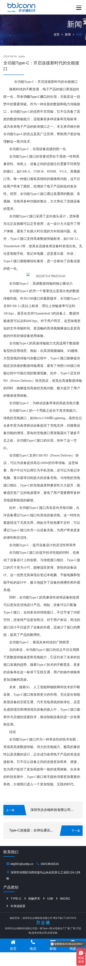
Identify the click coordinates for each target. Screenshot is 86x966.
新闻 (68, 34)
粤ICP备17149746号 (64, 918)
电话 (33, 948)
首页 (56, 34)
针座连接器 (18, 906)
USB (50, 898)
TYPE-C (16, 898)
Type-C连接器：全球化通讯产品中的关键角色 (43, 830)
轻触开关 (34, 898)
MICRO (65, 898)
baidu (22, 56)
